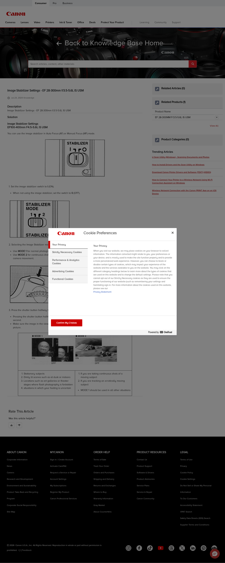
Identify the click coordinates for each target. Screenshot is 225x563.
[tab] (68, 245)
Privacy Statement (102, 292)
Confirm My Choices (66, 322)
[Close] (172, 233)
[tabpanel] (133, 270)
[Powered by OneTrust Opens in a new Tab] (161, 333)
